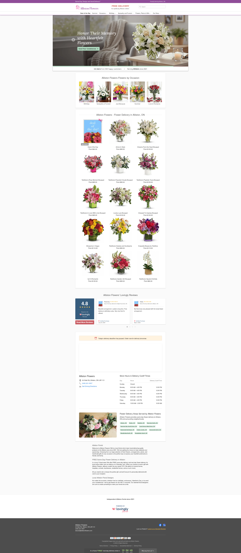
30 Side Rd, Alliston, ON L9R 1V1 (85, 527)
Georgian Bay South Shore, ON (128, 426)
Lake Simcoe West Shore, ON (147, 426)
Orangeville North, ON (155, 429)
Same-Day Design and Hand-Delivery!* (88, 1)
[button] (127, 326)
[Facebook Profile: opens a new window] (160, 525)
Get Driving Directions (89, 386)
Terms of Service (104, 545)
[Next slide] (167, 40)
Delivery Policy (138, 545)
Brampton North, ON (152, 423)
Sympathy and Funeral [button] (125, 13)
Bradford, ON (141, 423)
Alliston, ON (123, 423)
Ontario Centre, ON (142, 429)
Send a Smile (83, 46)
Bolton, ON (132, 423)
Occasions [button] (102, 13)
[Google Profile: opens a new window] (164, 525)
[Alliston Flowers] (88, 7)
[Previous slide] (73, 40)
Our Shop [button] (156, 13)
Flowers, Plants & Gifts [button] (142, 13)
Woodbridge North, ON (126, 433)
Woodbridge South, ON (141, 433)
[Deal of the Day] (100, 304)
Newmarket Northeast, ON (127, 429)
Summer (94, 13)
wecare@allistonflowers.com (83, 531)
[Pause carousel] (118, 62)
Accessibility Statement (126, 545)
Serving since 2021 (137, 69)
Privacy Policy (113, 545)
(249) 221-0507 (87, 383)
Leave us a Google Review (157, 529)
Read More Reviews (84, 322)
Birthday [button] (112, 13)
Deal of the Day (85, 13)
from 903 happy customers (107, 69)
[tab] (120, 61)
